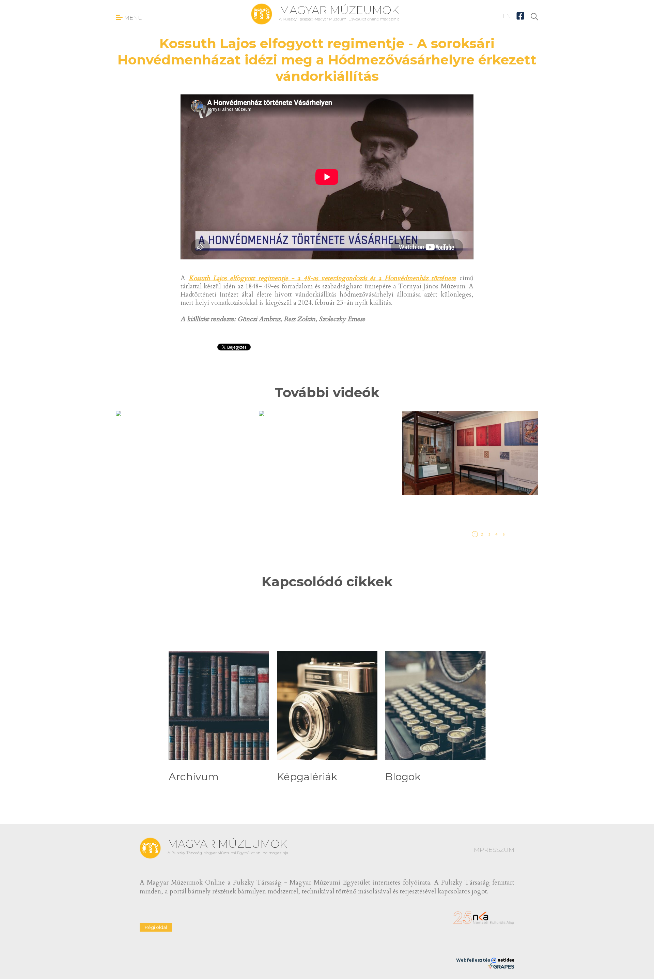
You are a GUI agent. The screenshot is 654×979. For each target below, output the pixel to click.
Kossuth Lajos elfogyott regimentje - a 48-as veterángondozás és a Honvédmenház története (322, 278)
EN (506, 16)
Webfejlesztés (473, 960)
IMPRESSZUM (493, 850)
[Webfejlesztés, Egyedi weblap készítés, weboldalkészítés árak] (501, 966)
